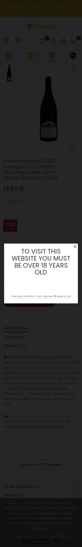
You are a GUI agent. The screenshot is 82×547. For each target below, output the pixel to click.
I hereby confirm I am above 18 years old (41, 296)
